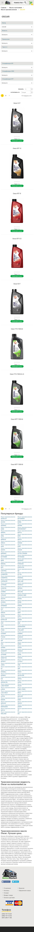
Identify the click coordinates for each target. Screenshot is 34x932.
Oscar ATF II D (16, 239)
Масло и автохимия (15, 8)
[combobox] (19, 2)
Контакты (6, 890)
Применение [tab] (6, 39)
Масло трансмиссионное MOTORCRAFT (25, 528)
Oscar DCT (17, 284)
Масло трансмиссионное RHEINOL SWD (25, 594)
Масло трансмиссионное (9, 10)
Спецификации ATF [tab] (8, 79)
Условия (6, 893)
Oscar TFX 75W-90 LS (17, 374)
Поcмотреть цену (17, 141)
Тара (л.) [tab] (4, 47)
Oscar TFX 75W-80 (17, 329)
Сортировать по (15, 92)
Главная (4, 8)
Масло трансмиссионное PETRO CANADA (25, 552)
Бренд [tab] (4, 23)
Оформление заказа (25, 890)
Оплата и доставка (9, 897)
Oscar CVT (17, 103)
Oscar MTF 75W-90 (17, 419)
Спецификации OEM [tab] (8, 71)
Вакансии (21, 888)
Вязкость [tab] (4, 30)
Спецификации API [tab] (7, 63)
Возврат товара (8, 895)
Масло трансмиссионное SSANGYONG (25, 625)
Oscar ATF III (17, 193)
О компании (7, 888)
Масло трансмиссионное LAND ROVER (8, 685)
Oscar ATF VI (17, 148)
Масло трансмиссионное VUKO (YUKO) (25, 688)
